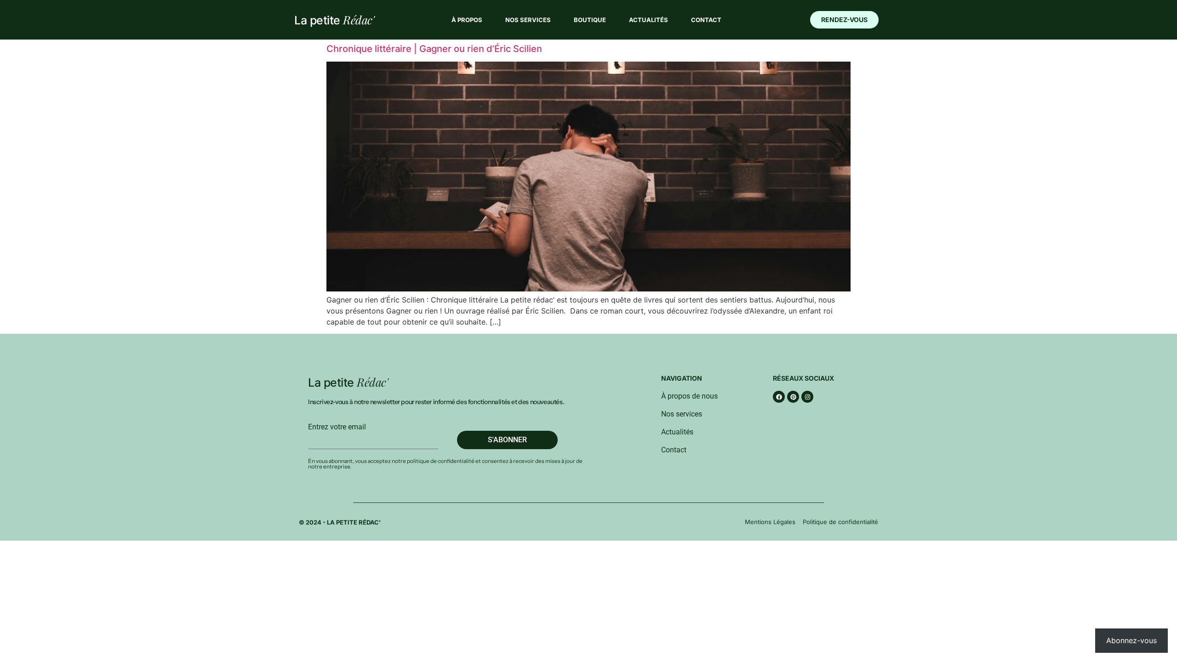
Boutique (590, 19)
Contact (706, 19)
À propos (466, 19)
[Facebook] (779, 397)
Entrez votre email (337, 427)
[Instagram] (807, 397)
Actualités (648, 19)
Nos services (528, 19)
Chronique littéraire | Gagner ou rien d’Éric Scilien (434, 48)
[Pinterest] (793, 397)
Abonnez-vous (1131, 640)
